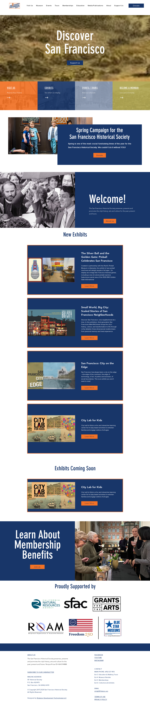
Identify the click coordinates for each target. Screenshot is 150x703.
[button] (45, 604)
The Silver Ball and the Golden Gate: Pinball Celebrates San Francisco (97, 257)
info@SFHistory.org (101, 691)
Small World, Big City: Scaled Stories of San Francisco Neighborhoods (97, 311)
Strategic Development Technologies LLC (52, 698)
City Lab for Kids (91, 420)
